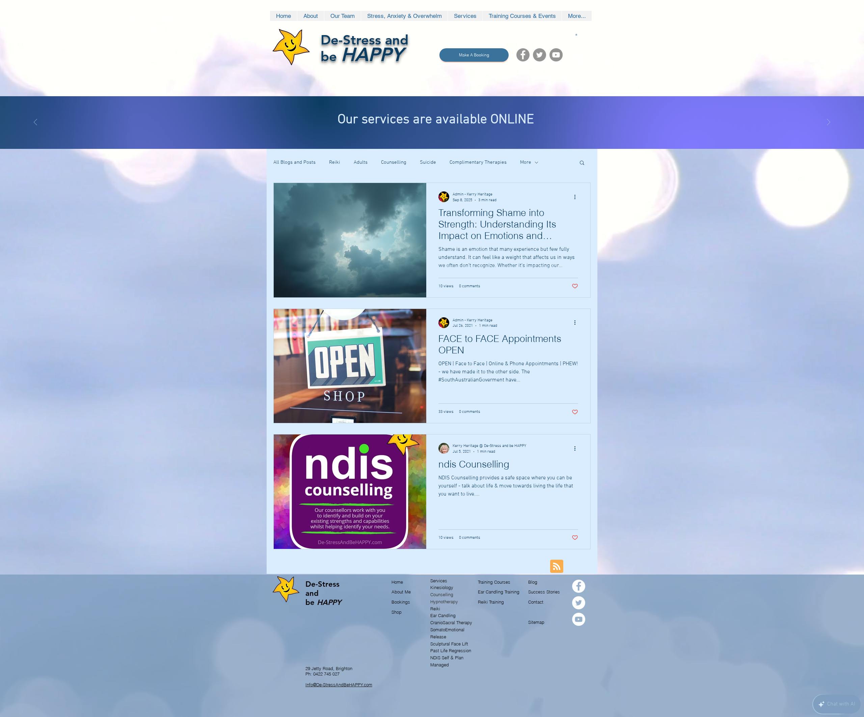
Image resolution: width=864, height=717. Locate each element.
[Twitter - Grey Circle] (539, 54)
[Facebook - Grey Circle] (523, 54)
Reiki (334, 162)
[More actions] (577, 197)
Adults (361, 162)
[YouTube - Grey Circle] (556, 54)
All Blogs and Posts (294, 162)
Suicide (428, 162)
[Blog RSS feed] (556, 567)
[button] (576, 34)
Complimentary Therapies (478, 162)
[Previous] (35, 123)
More (525, 162)
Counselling (393, 162)
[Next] (828, 123)
